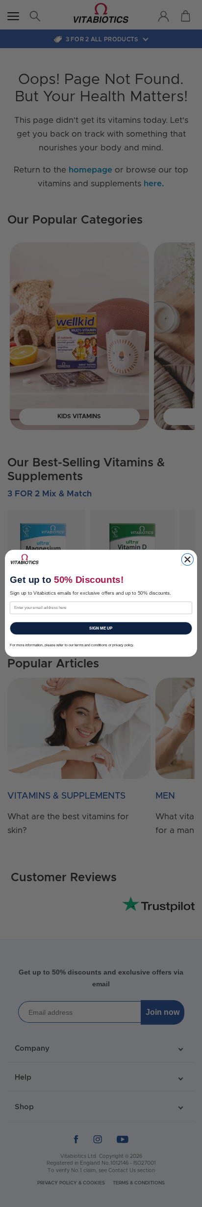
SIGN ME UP (100, 628)
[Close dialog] (187, 560)
